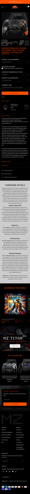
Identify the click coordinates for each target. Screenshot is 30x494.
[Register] (22, 461)
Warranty (18, 439)
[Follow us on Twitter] (6, 471)
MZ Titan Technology (6, 434)
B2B (2, 442)
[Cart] (27, 7)
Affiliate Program (20, 445)
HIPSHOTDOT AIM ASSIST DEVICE (14, 105)
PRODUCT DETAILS (6, 115)
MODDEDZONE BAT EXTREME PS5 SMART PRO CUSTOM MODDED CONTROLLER (9, 378)
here (23, 157)
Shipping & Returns (9, 170)
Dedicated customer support (10, 177)
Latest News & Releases (7, 432)
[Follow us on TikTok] (15, 471)
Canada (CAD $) (6, 477)
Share (3, 97)
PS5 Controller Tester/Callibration (20, 448)
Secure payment (7, 173)
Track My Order (19, 437)
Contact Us (18, 429)
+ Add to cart (13, 109)
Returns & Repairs (20, 434)
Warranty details (6, 161)
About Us (4, 429)
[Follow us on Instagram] (9, 471)
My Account (19, 432)
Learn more (18, 1)
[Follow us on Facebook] (3, 471)
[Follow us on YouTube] (12, 471)
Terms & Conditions (6, 437)
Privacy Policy (5, 439)
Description (5, 165)
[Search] (5, 7)
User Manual (19, 442)
